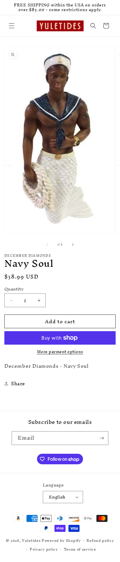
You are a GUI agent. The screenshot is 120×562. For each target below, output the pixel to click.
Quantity (14, 289)
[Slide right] (72, 244)
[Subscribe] (101, 438)
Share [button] (18, 383)
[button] (11, 25)
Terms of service (80, 549)
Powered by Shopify (61, 540)
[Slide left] (47, 244)
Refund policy (100, 540)
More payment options (60, 352)
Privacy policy (44, 549)
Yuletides (31, 540)
